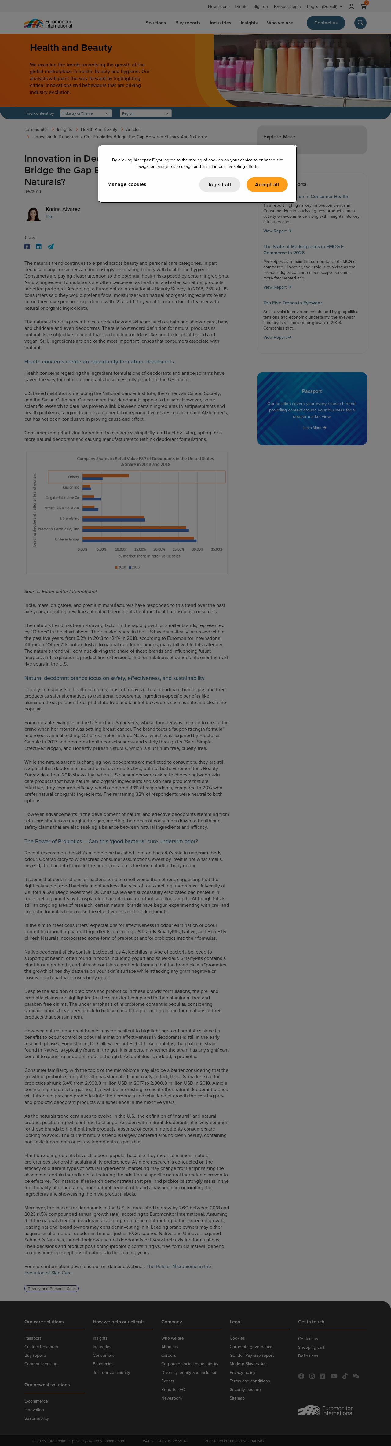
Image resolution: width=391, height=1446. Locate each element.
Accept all (267, 184)
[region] (197, 174)
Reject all (220, 184)
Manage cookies (127, 184)
